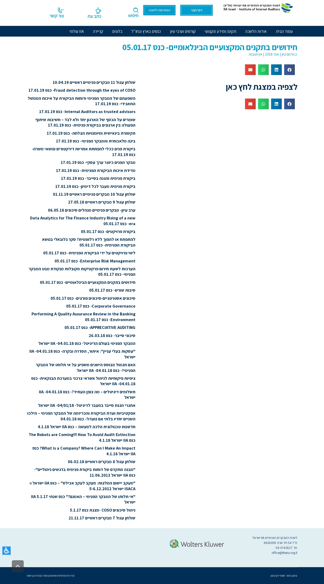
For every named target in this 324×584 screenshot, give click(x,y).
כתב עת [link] (94, 16)
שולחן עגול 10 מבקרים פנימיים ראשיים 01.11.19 (94, 194)
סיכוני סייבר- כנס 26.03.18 (112, 335)
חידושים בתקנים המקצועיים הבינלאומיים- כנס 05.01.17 (87, 282)
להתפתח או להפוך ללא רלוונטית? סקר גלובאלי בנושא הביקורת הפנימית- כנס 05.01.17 (88, 242)
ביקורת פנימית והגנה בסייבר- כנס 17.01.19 (98, 178)
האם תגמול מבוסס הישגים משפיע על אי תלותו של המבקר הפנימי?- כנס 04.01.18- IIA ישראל (85, 367)
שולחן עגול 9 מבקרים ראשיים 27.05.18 (101, 202)
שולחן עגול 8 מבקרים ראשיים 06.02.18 (101, 461)
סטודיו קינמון (278, 575)
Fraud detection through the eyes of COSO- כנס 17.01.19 (81, 90)
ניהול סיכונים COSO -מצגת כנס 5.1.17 (102, 510)
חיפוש (133, 15)
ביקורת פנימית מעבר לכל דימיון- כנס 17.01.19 (95, 186)
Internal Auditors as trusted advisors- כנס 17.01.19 (87, 111)
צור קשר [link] (57, 16)
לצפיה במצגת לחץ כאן (261, 86)
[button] (6, 550)
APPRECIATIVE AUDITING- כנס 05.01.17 (100, 327)
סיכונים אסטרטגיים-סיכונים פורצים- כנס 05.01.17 (93, 298)
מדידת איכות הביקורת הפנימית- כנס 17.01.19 (95, 170)
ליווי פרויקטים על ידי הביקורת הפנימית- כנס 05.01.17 (89, 253)
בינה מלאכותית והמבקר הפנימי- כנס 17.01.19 (95, 141)
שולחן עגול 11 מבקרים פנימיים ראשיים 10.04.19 (94, 82)
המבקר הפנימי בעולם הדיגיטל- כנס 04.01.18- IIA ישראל (86, 343)
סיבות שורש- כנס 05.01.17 (112, 290)
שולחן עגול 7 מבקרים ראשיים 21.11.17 (102, 518)
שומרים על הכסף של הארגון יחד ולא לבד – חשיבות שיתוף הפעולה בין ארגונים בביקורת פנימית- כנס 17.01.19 (85, 122)
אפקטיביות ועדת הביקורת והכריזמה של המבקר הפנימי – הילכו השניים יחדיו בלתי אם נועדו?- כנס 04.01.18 (81, 415)
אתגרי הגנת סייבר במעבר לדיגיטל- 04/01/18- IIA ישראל (86, 405)
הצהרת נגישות (34, 575)
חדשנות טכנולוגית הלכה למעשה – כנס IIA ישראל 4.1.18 (86, 426)
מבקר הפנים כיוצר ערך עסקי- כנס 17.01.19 (98, 162)
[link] (257, 7)
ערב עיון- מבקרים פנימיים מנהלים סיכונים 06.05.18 (91, 210)
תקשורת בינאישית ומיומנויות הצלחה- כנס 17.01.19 (91, 133)
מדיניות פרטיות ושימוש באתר (58, 575)
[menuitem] (256, 31)
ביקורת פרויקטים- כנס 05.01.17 (108, 231)
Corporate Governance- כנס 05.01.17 (100, 306)
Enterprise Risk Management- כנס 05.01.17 (95, 261)
